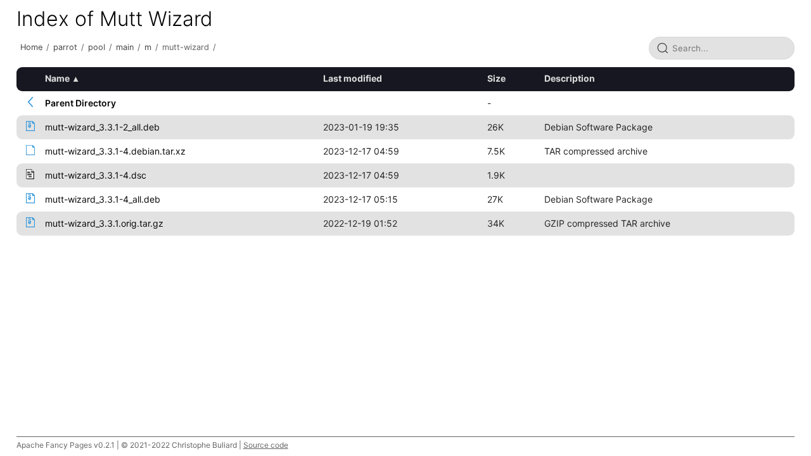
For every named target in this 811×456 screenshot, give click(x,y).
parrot (65, 47)
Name (57, 78)
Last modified (352, 78)
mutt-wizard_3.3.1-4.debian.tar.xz (115, 151)
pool (96, 47)
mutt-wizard (185, 47)
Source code (265, 445)
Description (569, 78)
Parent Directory (80, 103)
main (125, 47)
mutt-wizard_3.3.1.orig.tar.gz (104, 223)
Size (496, 78)
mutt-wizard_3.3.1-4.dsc (95, 175)
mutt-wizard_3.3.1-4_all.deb (102, 199)
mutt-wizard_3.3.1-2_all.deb (102, 127)
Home (31, 47)
